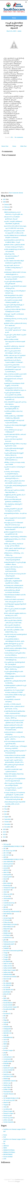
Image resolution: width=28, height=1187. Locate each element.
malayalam (6, 1026)
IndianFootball (7, 974)
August (6, 816)
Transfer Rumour (8, 1094)
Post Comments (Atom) (16, 193)
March (6, 209)
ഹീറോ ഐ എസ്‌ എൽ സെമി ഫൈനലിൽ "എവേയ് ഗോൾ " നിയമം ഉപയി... (15, 330)
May (5, 809)
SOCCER (5, 1072)
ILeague (5, 959)
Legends (5, 1022)
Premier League (8, 1050)
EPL (4, 916)
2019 (4, 829)
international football (9, 976)
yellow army (7, 1120)
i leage (5, 952)
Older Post (23, 146)
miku (5, 1035)
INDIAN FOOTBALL (9, 1150)
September (7, 819)
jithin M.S (6, 994)
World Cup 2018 (8, 1117)
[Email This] (4, 133)
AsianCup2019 (7, 877)
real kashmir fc (8, 1057)
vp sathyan (6, 1109)
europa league (7, 918)
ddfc (4, 907)
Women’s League (8, 1113)
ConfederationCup (8, 903)
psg (4, 1052)
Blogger (17, 1181)
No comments (19, 137)
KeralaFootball (7, 1009)
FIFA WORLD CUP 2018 (10, 924)
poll (4, 1048)
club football (7, 898)
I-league (5, 957)
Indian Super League (9, 970)
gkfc (4, 939)
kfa (4, 1011)
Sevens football (7, 1156)
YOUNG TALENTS (8, 1122)
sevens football (7, 1070)
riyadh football (7, 1061)
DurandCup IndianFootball (11, 911)
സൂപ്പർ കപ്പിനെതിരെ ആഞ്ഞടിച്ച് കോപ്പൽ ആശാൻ (14, 25)
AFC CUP (6, 853)
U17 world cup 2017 (9, 1100)
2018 (4, 202)
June (5, 811)
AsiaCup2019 (7, 874)
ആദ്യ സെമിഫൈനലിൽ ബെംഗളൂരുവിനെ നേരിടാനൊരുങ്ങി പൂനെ (14, 341)
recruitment (7, 1059)
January (6, 204)
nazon (5, 1039)
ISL (12, 137)
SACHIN (5, 1065)
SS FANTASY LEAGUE (9, 1081)
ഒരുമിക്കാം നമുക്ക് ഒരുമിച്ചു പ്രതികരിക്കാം (15, 536)
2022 (4, 837)
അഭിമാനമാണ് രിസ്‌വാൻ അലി (12, 618)
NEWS (5, 1044)
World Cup (6, 1115)
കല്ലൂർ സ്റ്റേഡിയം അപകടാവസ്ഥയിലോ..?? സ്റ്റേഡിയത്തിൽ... (11, 256)
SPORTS (5, 1078)
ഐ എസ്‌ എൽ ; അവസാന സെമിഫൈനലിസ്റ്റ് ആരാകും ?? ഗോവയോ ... (13, 267)
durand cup (6, 909)
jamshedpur (7, 992)
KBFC (5, 998)
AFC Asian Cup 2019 (9, 850)
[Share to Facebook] (8, 133)
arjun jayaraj (7, 866)
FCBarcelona (7, 922)
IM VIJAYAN (6, 961)
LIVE (4, 1024)
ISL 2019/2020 (7, 985)
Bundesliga (6, 885)
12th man (6, 844)
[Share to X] (7, 133)
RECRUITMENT (8, 1154)
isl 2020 (5, 987)
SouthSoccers (19, 1179)
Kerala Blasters (8, 1002)
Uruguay (5, 1104)
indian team (7, 972)
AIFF (4, 857)
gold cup (6, 946)
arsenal (5, 868)
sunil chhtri (7, 1087)
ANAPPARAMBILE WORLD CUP (12, 859)
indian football (7, 968)
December (7, 827)
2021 (4, 834)
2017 (4, 199)
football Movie (7, 937)
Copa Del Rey (7, 905)
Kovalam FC (7, 1013)
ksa (4, 1018)
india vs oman (7, 963)
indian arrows (7, 966)
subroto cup (7, 1083)
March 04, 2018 (11, 31)
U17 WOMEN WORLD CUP (10, 1098)
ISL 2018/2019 (7, 983)
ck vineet (6, 896)
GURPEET (6, 948)
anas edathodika (8, 861)
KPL (4, 1015)
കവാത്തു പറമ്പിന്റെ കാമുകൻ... (12, 704)
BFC (4, 881)
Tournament (7, 1091)
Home (14, 146)
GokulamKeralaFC (8, 944)
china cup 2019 (7, 894)
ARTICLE (6, 870)
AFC (4, 848)
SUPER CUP (6, 1089)
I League (5, 955)
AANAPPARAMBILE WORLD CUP (12, 846)
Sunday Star (6, 1085)
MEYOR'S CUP (7, 1033)
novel (5, 1046)
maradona (6, 1031)
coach (5, 900)
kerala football (7, 1005)
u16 (4, 1096)
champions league (8, 887)
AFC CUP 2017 (7, 855)
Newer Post (4, 146)
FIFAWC (5, 931)
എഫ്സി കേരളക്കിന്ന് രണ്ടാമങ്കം (12, 578)
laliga (5, 1020)
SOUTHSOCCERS (8, 1076)
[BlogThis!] (5, 133)
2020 (4, 832)
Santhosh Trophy (8, 1068)
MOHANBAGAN (7, 1037)
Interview (6, 979)
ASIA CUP (6, 872)
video (5, 1107)
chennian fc (7, 890)
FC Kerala (6, 920)
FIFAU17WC (6, 929)
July (5, 814)
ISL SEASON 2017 (8, 989)
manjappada (7, 1028)
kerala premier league (10, 1007)
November (7, 824)
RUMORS (6, 1063)
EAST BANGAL (7, 913)
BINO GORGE (7, 883)
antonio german (8, 864)
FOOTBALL (6, 935)
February (7, 207)
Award (5, 879)
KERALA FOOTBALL (9, 1152)
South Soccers (7, 1074)
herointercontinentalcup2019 (12, 950)
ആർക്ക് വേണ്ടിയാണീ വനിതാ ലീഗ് (13, 725)
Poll (4, 1137)
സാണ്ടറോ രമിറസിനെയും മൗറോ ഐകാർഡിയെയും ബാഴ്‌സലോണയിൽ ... (13, 569)
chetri (5, 892)
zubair (19, 31)
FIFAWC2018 (7, 933)
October (6, 821)
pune (4, 1055)
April (5, 806)
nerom (5, 1041)
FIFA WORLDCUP (8, 926)
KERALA (5, 1000)
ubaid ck (5, 1102)
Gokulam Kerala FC (9, 942)
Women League (7, 1111)
